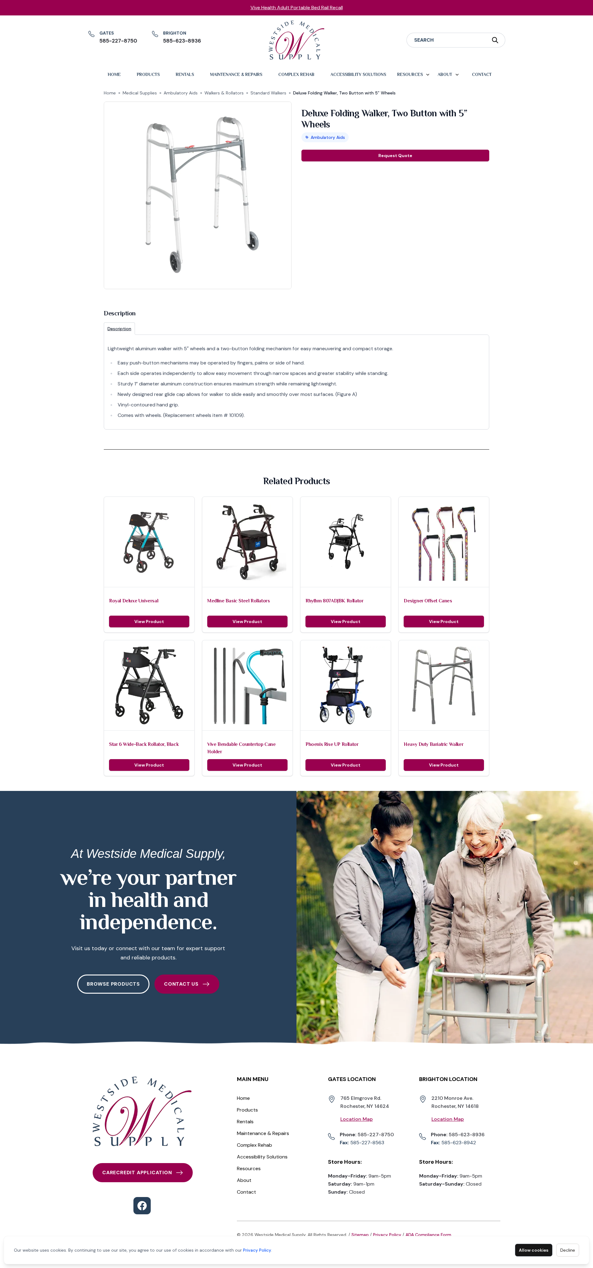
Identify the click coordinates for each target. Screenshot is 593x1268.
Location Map (356, 1119)
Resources (410, 74)
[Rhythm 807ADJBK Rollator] (346, 542)
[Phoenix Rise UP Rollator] (346, 685)
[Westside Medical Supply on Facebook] (142, 1205)
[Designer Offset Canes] (444, 542)
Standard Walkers (268, 93)
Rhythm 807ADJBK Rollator (334, 601)
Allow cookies (534, 1250)
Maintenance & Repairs (236, 74)
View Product (149, 621)
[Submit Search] (495, 40)
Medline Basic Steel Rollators (238, 601)
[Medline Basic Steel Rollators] (247, 542)
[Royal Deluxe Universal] (149, 542)
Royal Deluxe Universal (133, 601)
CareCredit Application (137, 1172)
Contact (482, 74)
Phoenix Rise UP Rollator (331, 744)
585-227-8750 (367, 1134)
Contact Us (181, 984)
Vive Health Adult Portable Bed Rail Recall (296, 7)
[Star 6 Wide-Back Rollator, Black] (149, 685)
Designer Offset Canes (428, 601)
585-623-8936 (458, 1134)
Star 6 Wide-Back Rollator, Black (144, 744)
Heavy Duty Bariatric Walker (433, 744)
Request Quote (395, 155)
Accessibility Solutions (358, 74)
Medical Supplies (140, 93)
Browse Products (113, 984)
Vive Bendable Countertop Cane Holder (241, 748)
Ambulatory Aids (181, 93)
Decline (567, 1250)
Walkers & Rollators (224, 93)
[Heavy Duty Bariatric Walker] (444, 685)
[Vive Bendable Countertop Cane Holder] (247, 685)
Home (114, 74)
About (445, 74)
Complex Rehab (296, 74)
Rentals (185, 74)
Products (148, 74)
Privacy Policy (257, 1250)
